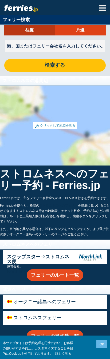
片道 (80, 30)
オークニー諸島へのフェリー (44, 301)
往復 (29, 30)
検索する (55, 65)
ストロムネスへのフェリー (58, 205)
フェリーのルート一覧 (55, 275)
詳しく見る (63, 354)
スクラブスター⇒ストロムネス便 (38, 259)
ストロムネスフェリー (37, 317)
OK (102, 344)
